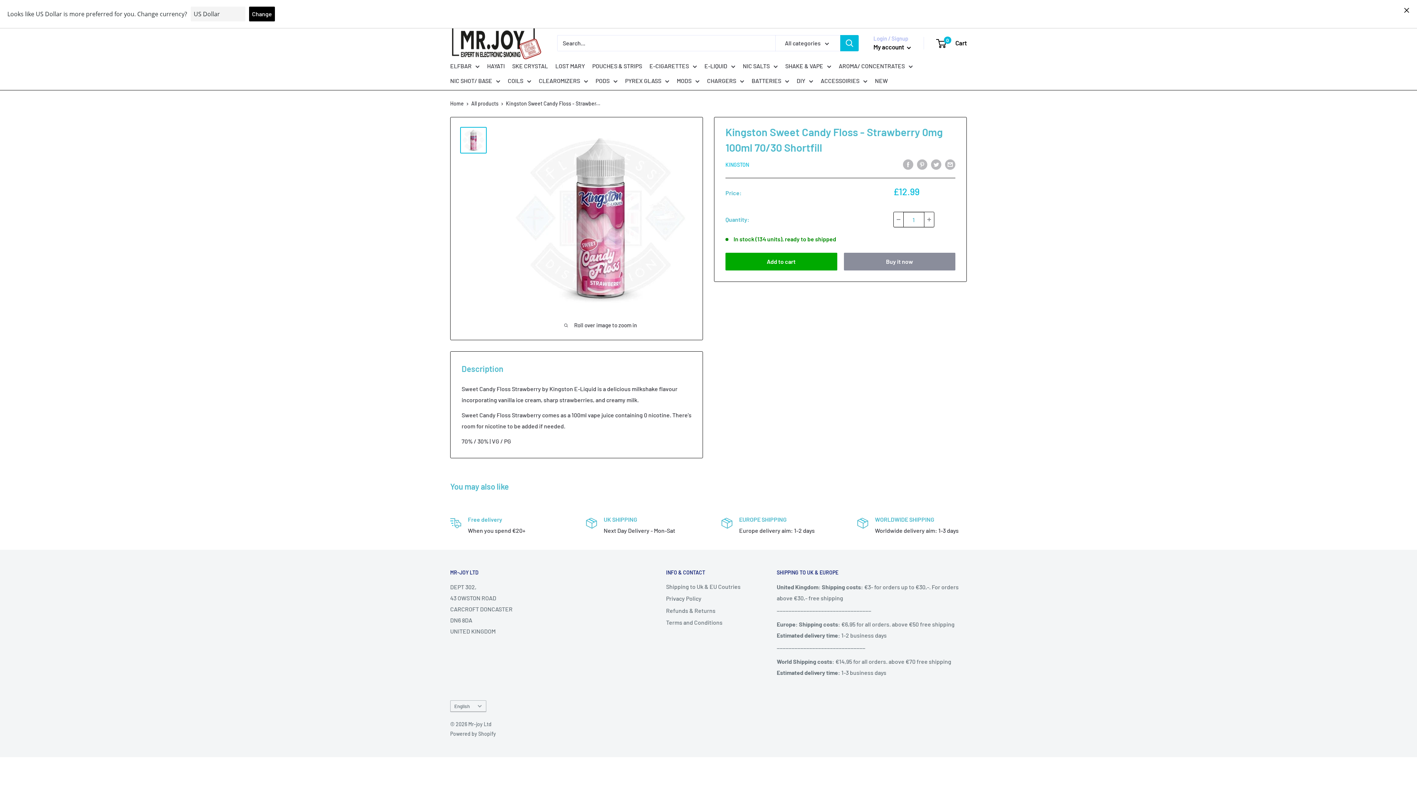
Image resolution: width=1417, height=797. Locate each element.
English (462, 706)
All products (485, 103)
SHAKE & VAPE (804, 65)
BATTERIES (766, 80)
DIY (801, 80)
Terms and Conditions (694, 622)
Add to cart (781, 261)
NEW (881, 80)
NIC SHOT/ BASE (471, 80)
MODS (684, 80)
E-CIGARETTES (669, 65)
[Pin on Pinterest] (922, 164)
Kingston (737, 165)
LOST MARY (570, 65)
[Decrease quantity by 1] (898, 219)
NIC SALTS (756, 65)
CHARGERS (721, 80)
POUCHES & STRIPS (617, 65)
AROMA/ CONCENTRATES (872, 65)
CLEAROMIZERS (559, 80)
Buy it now (899, 261)
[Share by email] (950, 164)
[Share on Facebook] (908, 164)
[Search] (849, 43)
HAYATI (496, 65)
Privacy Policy (683, 598)
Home (457, 103)
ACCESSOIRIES (840, 80)
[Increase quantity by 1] (929, 219)
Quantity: (737, 219)
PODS (603, 80)
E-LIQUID (715, 65)
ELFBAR (461, 65)
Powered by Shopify (473, 734)
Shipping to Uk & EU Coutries (703, 586)
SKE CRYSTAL (530, 65)
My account (889, 47)
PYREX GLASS (643, 80)
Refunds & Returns (691, 610)
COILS (515, 80)
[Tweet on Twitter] (936, 164)
